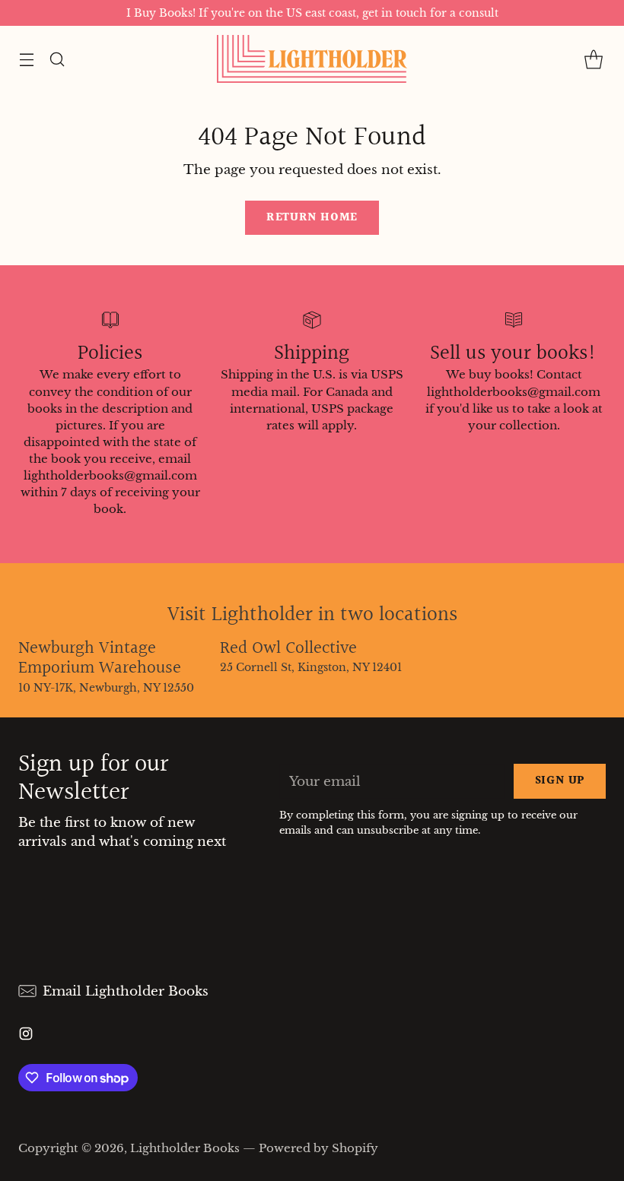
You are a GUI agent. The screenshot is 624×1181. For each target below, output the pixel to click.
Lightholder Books (185, 1148)
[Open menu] (26, 58)
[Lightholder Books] (312, 59)
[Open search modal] (56, 58)
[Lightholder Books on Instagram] (26, 1036)
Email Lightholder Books (126, 991)
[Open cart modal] (593, 58)
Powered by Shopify (318, 1148)
